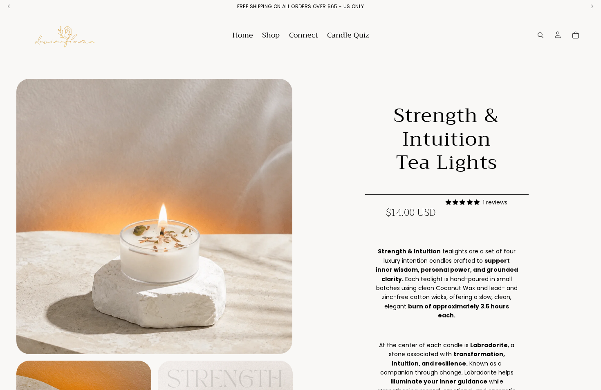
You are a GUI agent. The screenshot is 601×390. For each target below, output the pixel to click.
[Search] (540, 35)
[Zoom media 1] (154, 216)
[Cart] (576, 35)
